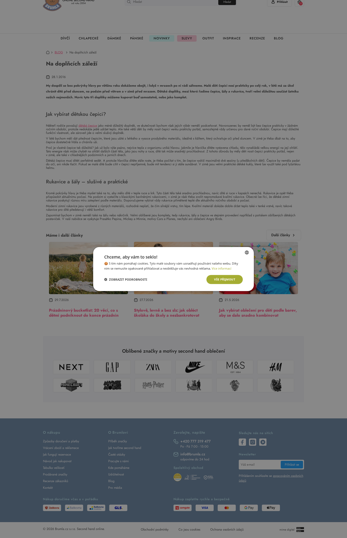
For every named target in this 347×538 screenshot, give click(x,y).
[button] (125, 279)
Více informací (221, 268)
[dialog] (173, 269)
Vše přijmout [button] (224, 279)
